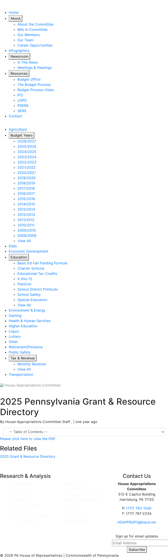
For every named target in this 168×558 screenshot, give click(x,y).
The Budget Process (34, 84)
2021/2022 (27, 167)
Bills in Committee (32, 29)
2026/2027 (27, 141)
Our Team (25, 40)
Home (14, 12)
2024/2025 (27, 151)
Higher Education (23, 326)
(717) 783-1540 (138, 508)
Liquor (14, 331)
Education (18, 257)
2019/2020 (27, 178)
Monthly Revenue (32, 364)
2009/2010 (27, 230)
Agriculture (18, 129)
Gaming (15, 315)
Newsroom (19, 56)
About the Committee (35, 24)
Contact (15, 116)
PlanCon (24, 284)
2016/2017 (26, 193)
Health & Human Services (30, 321)
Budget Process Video (36, 90)
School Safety (29, 294)
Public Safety (20, 352)
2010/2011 (26, 225)
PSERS (23, 105)
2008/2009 (27, 235)
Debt (13, 246)
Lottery (15, 336)
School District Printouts (38, 289)
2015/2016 (26, 199)
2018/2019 (26, 183)
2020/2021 (27, 172)
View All (24, 241)
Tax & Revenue (22, 358)
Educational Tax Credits (37, 273)
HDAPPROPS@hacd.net (136, 522)
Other (13, 342)
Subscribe (137, 549)
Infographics (19, 50)
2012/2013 (26, 214)
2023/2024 (27, 157)
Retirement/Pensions (26, 347)
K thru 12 (25, 279)
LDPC (22, 100)
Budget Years (21, 135)
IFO (20, 95)
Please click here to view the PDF (27, 439)
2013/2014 (26, 209)
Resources (19, 73)
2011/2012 (26, 220)
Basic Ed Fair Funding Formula (42, 263)
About (15, 18)
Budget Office (29, 79)
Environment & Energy (27, 310)
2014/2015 (26, 204)
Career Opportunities (35, 45)
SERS (22, 111)
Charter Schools (31, 268)
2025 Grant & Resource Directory (27, 456)
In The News (28, 62)
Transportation (21, 374)
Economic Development (28, 251)
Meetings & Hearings (35, 67)
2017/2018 (26, 188)
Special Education (32, 300)
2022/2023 (27, 162)
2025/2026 (27, 146)
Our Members (29, 35)
